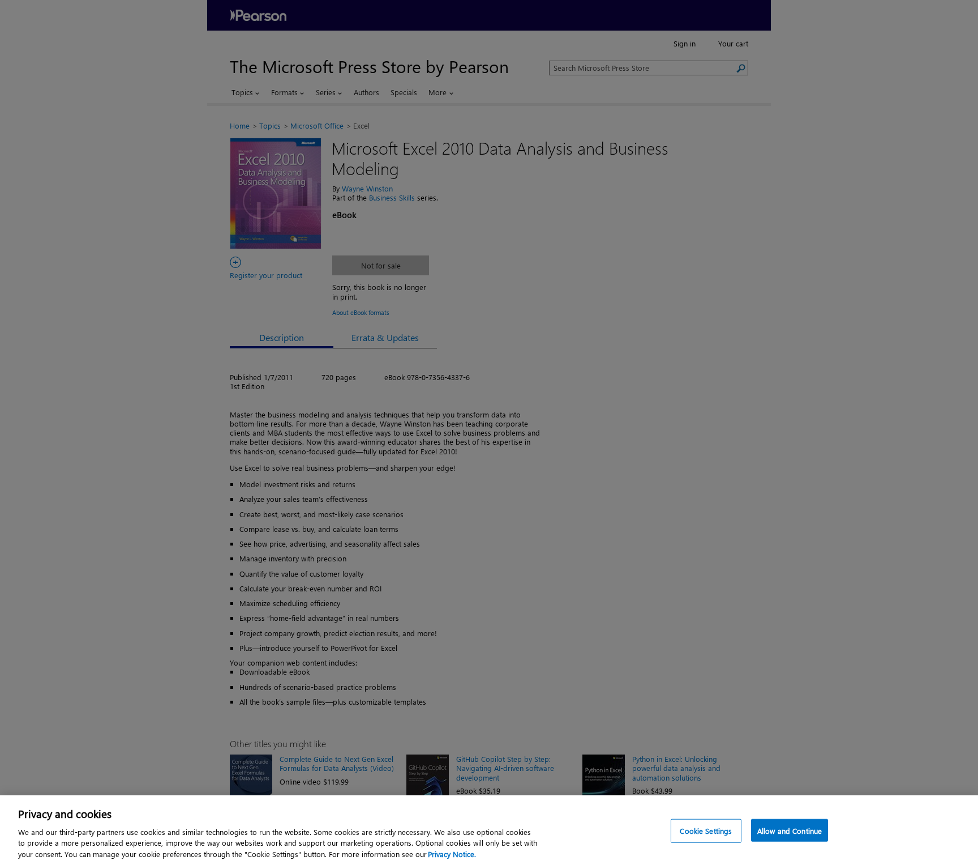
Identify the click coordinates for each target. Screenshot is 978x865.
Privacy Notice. (452, 853)
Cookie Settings (706, 831)
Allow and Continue (789, 831)
